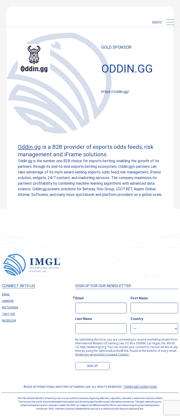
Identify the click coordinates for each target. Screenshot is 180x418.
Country (137, 318)
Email (6, 294)
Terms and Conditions (140, 387)
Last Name (83, 318)
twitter (8, 314)
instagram (10, 307)
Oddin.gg (29, 147)
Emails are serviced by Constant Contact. (102, 354)
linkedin (8, 301)
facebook (9, 320)
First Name (139, 298)
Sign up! (92, 366)
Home (13, 32)
